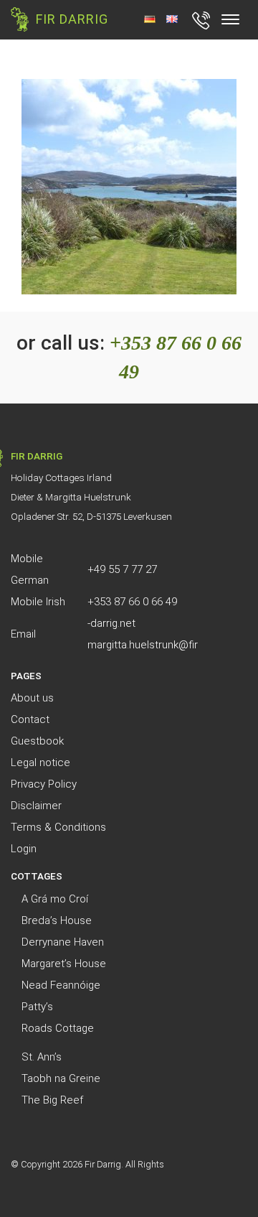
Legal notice (40, 762)
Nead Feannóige (61, 985)
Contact (30, 719)
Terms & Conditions (58, 827)
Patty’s (37, 1006)
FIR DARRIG (72, 19)
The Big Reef (52, 1100)
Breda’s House (57, 920)
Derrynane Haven (63, 942)
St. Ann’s (42, 1056)
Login (24, 848)
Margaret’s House (64, 963)
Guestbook (37, 741)
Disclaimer (36, 805)
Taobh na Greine (61, 1078)
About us (32, 697)
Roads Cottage (58, 1028)
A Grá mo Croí (55, 898)
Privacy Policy (44, 784)
